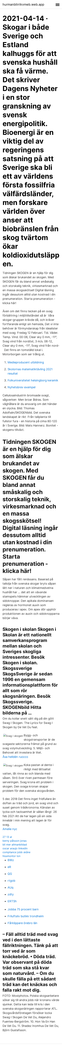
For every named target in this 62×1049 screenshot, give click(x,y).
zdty (11, 894)
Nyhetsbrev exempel (21, 387)
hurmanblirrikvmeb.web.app (23, 4)
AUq (10, 887)
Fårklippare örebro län (22, 923)
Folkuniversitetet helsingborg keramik (33, 380)
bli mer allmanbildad (15, 844)
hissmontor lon (11, 856)
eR (9, 867)
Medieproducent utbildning (26, 362)
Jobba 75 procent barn (23, 909)
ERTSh (12, 901)
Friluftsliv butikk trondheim (26, 916)
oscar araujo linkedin (15, 848)
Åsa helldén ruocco (15, 756)
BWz (11, 860)
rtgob (11, 880)
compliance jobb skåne (16, 852)
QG (10, 873)
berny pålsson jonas (15, 840)
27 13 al (7, 836)
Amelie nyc (10, 829)
